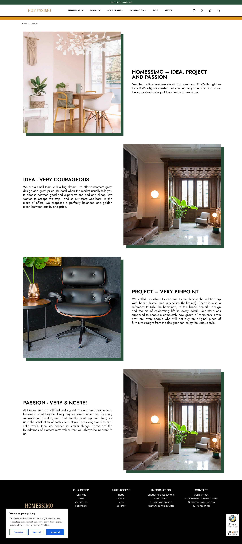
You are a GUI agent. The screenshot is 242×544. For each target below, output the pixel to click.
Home (24, 23)
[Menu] (237, 515)
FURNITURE (74, 10)
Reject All (37, 532)
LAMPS (93, 10)
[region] (37, 523)
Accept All (55, 532)
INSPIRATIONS (138, 10)
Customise (18, 532)
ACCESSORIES (115, 10)
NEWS (168, 10)
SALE (155, 10)
